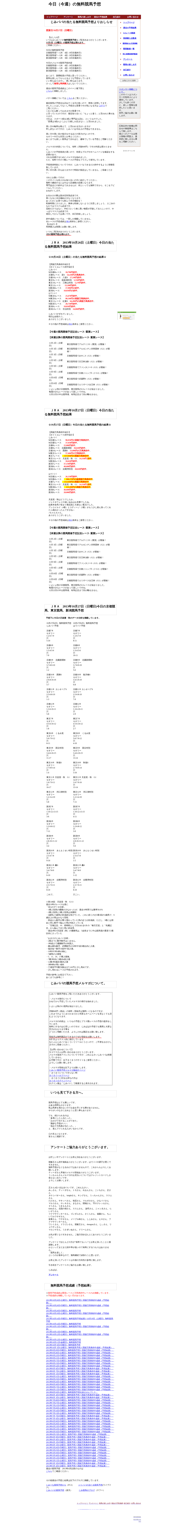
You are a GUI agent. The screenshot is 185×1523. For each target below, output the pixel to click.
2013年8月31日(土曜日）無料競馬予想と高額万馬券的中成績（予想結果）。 (80, 1376)
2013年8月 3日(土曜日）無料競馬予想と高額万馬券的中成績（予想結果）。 (80, 1397)
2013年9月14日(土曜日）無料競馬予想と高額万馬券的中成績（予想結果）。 (80, 1366)
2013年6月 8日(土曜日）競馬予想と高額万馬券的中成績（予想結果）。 (78, 1440)
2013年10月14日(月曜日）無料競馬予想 (63, 1324)
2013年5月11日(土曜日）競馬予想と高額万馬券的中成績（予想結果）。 (78, 1461)
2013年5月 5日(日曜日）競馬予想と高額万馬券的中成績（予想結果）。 (78, 1463)
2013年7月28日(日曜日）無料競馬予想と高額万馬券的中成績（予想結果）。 (80, 1400)
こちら (49, 91)
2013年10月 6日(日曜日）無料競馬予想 (63, 1345)
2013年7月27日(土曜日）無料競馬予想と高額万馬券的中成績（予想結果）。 (80, 1403)
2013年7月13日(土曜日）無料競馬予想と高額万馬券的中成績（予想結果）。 (80, 1413)
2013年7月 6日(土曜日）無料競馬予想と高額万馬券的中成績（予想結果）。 (80, 1419)
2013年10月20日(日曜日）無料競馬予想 (63, 1311)
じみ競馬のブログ (87, 1490)
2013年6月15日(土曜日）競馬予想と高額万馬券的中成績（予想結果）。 (78, 1434)
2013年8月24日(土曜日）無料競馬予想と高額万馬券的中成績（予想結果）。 (80, 1382)
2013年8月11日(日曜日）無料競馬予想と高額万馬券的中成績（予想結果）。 (80, 1390)
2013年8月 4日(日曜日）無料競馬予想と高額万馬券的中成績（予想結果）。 (80, 1395)
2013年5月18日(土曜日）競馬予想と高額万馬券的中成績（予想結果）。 (78, 1455)
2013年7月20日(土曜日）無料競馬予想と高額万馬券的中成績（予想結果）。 (80, 1408)
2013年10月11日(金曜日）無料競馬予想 (63, 1342)
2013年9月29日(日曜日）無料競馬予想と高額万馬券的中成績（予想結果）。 (80, 1350)
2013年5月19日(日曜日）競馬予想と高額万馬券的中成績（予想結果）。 (78, 1453)
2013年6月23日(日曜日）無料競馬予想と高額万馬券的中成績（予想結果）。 (80, 1426)
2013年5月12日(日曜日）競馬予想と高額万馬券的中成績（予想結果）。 (78, 1458)
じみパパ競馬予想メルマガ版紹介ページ (67, 1070)
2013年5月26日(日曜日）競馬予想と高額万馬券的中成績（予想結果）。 (78, 1447)
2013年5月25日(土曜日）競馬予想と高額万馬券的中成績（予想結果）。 (78, 1450)
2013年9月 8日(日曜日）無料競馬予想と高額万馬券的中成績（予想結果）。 (80, 1369)
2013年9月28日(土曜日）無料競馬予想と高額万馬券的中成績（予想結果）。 (80, 1353)
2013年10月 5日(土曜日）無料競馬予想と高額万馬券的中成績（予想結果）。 (80, 1347)
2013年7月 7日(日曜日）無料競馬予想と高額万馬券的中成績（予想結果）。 (80, 1416)
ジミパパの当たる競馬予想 (90, 1485)
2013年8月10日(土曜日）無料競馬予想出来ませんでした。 (72, 1392)
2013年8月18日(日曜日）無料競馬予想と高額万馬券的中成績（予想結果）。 (80, 1384)
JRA (68, 221)
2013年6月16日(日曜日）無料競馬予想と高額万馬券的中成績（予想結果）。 (80, 1432)
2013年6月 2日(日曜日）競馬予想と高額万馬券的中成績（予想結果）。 (78, 1442)
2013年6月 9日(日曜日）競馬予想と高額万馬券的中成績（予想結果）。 (78, 1437)
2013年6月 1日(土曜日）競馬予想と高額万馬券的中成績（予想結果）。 (78, 1445)
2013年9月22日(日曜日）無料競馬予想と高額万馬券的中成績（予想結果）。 (80, 1355)
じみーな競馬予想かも (56, 1485)
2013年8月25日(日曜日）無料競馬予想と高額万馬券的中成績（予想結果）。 (80, 1379)
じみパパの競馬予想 (55, 1490)
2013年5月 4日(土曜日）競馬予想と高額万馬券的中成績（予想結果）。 (78, 1466)
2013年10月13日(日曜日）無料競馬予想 (63, 1332)
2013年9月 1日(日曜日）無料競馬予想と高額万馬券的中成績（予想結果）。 (80, 1374)
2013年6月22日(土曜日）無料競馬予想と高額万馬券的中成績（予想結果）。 (80, 1429)
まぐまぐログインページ (60, 1081)
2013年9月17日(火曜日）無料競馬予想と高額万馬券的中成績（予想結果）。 (80, 1361)
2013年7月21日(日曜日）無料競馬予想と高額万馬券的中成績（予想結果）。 (80, 1405)
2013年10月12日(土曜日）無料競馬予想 (63, 1340)
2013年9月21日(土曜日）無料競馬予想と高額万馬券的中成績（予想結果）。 (80, 1358)
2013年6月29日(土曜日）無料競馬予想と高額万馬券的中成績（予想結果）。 (80, 1424)
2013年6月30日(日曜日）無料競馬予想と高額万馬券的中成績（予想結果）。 (80, 1421)
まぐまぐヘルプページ (59, 1075)
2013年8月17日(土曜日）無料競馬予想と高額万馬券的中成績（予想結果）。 (80, 1387)
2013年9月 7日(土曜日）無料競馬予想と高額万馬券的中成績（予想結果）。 (80, 1371)
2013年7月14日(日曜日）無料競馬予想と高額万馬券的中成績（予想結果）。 (80, 1411)
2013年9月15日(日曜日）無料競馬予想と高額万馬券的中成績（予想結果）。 (80, 1363)
